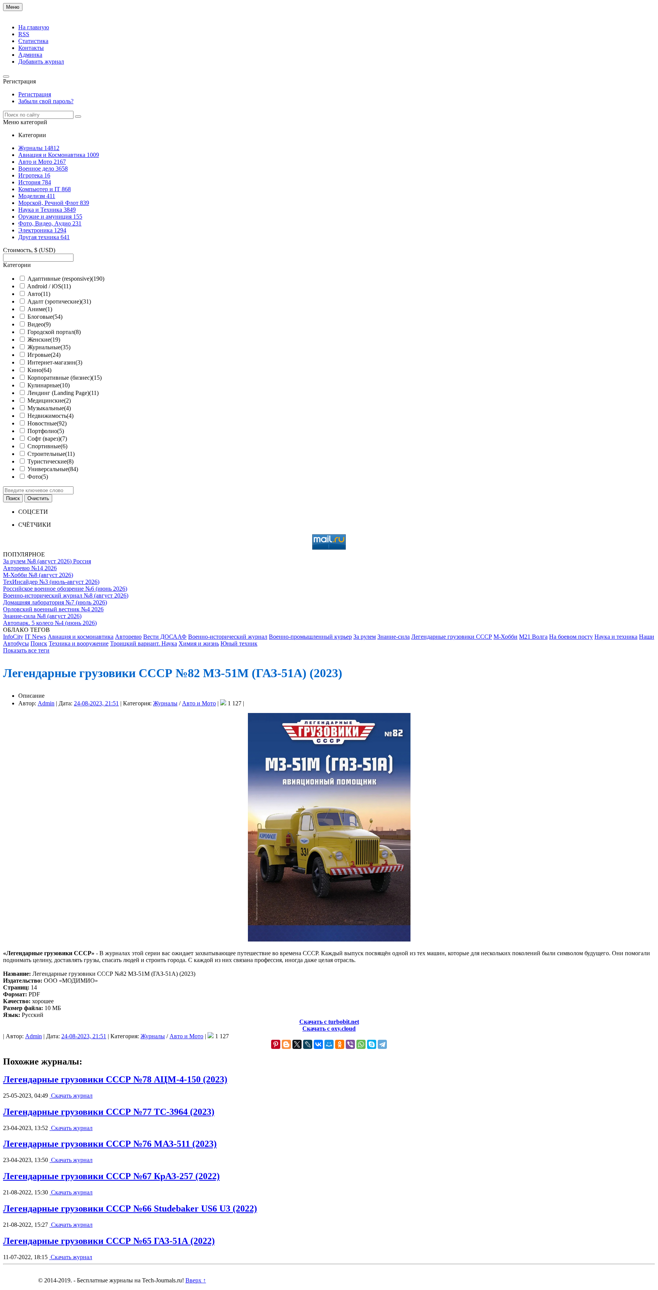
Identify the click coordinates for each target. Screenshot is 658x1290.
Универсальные (52, 469)
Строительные (51, 454)
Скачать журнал (71, 1095)
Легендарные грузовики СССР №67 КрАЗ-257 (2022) (111, 1176)
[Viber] (350, 1044)
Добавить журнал (41, 61)
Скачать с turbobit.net (329, 1021)
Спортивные (47, 446)
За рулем (364, 636)
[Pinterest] (275, 1044)
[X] (297, 1044)
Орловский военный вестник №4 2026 (53, 609)
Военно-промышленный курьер (310, 636)
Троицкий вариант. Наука (143, 643)
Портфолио (45, 431)
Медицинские (49, 400)
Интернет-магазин (54, 362)
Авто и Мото (199, 703)
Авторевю (128, 636)
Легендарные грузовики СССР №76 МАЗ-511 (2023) (110, 1144)
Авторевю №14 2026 (30, 568)
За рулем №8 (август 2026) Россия (47, 561)
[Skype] (371, 1044)
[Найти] (78, 116)
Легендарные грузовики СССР (451, 636)
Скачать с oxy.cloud (329, 1028)
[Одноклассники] (339, 1044)
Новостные (47, 423)
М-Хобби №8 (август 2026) (38, 575)
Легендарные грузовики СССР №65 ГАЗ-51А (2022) (109, 1241)
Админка (30, 54)
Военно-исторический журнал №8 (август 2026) (65, 595)
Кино (39, 370)
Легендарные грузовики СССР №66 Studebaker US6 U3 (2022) (130, 1208)
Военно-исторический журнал (227, 636)
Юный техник (238, 643)
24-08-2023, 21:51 (96, 703)
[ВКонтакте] (318, 1044)
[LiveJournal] (307, 1044)
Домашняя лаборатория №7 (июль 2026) (55, 602)
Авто (38, 294)
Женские (43, 339)
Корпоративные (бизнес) (64, 377)
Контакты (31, 48)
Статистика (33, 41)
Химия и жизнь (199, 643)
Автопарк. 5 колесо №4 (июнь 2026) (50, 623)
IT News (35, 636)
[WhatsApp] (361, 1044)
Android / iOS (49, 286)
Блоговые (44, 316)
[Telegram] (382, 1044)
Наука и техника (615, 636)
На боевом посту (571, 636)
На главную (33, 27)
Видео (39, 324)
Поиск (38, 643)
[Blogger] (286, 1044)
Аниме (39, 309)
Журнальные (48, 347)
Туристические (50, 461)
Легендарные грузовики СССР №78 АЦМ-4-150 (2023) (115, 1079)
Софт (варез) (47, 438)
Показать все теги (26, 650)
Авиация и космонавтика (80, 636)
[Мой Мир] (329, 1044)
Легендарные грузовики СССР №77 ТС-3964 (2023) (108, 1112)
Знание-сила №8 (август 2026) (42, 616)
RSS (23, 34)
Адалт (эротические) (59, 301)
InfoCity (13, 636)
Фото (37, 476)
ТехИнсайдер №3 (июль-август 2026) (51, 582)
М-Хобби (505, 636)
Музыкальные (49, 408)
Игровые (44, 355)
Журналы (165, 703)
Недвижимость (50, 415)
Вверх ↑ (195, 1280)
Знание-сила (393, 636)
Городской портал (54, 332)
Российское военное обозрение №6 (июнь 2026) (65, 588)
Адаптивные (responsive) (65, 278)
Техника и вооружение (79, 643)
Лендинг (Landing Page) (63, 393)
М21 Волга (533, 636)
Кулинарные (48, 385)
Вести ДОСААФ (165, 636)
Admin (46, 703)
